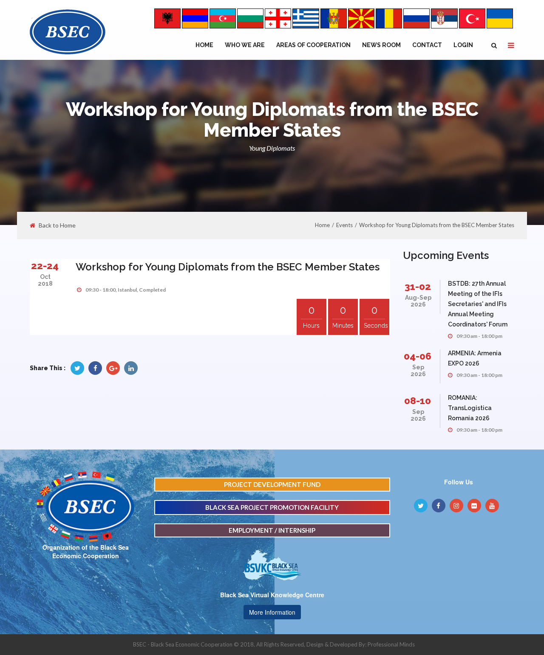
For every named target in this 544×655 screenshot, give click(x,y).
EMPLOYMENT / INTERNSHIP (272, 530)
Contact (427, 45)
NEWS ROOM (381, 45)
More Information (272, 612)
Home (204, 45)
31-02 (418, 286)
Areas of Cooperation (313, 45)
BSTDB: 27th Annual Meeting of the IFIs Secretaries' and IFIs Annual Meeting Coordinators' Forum (477, 304)
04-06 (417, 356)
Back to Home (57, 225)
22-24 (45, 265)
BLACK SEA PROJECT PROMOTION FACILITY (272, 507)
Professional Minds (391, 644)
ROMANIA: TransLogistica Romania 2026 (470, 408)
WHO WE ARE (245, 45)
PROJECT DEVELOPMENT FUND (272, 484)
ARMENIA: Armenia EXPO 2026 (475, 358)
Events (344, 225)
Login (463, 45)
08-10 (417, 400)
